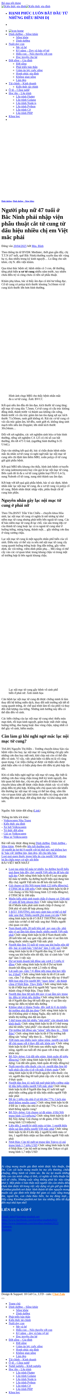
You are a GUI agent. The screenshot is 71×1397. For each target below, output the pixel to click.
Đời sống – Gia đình (20, 60)
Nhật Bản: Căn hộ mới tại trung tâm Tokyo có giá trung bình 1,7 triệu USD (37, 1143)
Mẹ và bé (21, 47)
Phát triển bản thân (27, 66)
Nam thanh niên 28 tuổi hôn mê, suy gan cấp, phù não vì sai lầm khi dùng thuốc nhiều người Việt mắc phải (38, 931)
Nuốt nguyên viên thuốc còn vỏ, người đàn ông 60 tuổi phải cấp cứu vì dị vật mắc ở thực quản (38, 1068)
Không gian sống (26, 76)
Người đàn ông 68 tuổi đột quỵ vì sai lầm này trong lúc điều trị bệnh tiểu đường (38, 995)
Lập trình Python (26, 106)
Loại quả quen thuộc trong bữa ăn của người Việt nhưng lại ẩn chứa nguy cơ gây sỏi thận (33, 858)
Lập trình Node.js (26, 103)
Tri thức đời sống (13, 830)
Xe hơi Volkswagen (15, 827)
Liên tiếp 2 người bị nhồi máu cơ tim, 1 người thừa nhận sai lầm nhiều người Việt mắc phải (38, 1127)
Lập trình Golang (26, 99)
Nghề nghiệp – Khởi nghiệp (25, 1366)
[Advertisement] (35, 159)
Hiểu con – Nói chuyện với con (34, 53)
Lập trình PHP (24, 113)
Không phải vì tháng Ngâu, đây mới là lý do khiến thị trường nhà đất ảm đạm (38, 1009)
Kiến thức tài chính (27, 86)
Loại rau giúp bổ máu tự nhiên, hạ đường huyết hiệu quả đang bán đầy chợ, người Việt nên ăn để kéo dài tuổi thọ (39, 872)
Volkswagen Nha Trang (17, 820)
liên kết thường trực (38, 846)
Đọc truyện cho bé (26, 57)
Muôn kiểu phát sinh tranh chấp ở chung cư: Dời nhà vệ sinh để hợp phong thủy (39, 900)
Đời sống (21, 63)
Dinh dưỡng (23, 40)
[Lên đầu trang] (2, 1298)
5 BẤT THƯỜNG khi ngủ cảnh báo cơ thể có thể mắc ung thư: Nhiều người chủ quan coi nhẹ (37, 913)
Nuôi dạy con (16, 43)
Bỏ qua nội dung (11, 3)
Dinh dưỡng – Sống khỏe (23, 34)
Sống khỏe (22, 37)
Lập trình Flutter (25, 96)
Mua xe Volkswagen (15, 836)
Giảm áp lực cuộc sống (29, 70)
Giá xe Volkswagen (15, 833)
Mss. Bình (38, 246)
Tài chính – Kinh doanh (22, 83)
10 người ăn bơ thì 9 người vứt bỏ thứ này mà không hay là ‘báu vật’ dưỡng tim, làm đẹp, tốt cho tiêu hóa (34, 851)
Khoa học (14, 116)
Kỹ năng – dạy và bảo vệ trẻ (32, 1333)
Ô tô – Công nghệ (19, 90)
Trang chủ (14, 1303)
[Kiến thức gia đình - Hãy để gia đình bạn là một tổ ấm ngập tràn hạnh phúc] (25, 6)
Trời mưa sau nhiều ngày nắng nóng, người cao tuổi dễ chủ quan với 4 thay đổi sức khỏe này (38, 1041)
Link (37, 810)
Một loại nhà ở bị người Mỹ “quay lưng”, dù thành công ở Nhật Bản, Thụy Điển (38, 982)
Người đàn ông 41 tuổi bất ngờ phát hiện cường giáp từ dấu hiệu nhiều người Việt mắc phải (39, 1084)
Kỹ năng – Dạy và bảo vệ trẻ (32, 50)
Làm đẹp (21, 80)
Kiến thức (10, 823)
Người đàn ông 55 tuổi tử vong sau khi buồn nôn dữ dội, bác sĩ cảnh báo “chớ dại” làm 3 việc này (39, 946)
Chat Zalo (58, 1294)
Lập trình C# (23, 109)
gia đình (20, 823)
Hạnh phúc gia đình (27, 73)
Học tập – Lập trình (20, 93)
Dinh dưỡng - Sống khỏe (23, 201)
